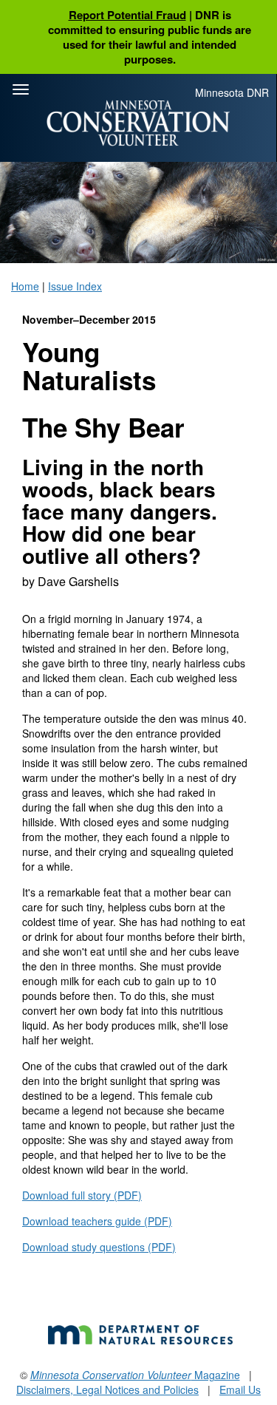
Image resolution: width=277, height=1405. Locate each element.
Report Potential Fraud (127, 15)
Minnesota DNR (232, 92)
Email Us (240, 1389)
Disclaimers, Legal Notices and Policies (107, 1389)
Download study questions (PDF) (99, 1246)
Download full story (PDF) (82, 1195)
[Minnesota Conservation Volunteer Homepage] (138, 123)
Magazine (135, 1374)
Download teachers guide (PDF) (97, 1221)
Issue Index (75, 286)
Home (25, 286)
